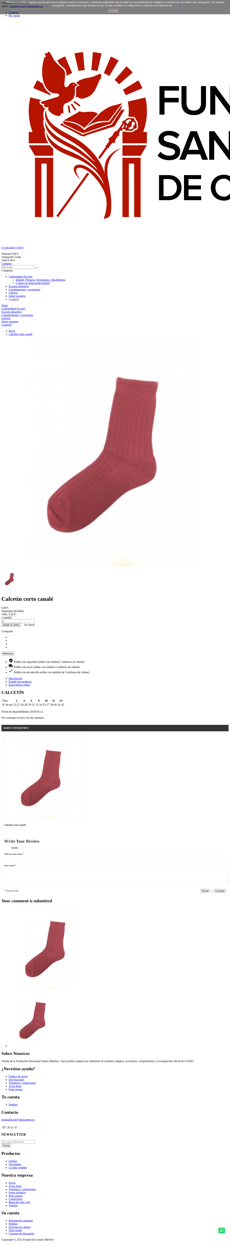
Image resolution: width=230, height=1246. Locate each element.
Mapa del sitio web (19, 1202)
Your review (10, 865)
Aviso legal (15, 1086)
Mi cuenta (14, 15)
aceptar (113, 10)
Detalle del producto (20, 681)
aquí (175, 5)
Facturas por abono (19, 1227)
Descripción (15, 678)
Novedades (15, 1164)
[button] (115, 247)
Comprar (6, 263)
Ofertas (13, 1161)
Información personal (21, 1220)
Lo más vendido (18, 1167)
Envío (12, 1182)
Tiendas (13, 1205)
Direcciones (15, 1230)
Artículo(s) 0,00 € (12, 247)
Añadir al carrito (11, 625)
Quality (14, 848)
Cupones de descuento (21, 1233)
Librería (13, 292)
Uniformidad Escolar (20, 276)
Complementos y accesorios (24, 289)
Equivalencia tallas (19, 684)
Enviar (205, 891)
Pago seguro (16, 1089)
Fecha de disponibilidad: (15, 711)
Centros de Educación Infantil (33, 283)
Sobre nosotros (17, 296)
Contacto (14, 299)
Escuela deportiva (19, 286)
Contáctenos (16, 1199)
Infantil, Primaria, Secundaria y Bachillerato (40, 279)
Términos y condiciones (22, 1082)
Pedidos (13, 1104)
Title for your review (14, 853)
